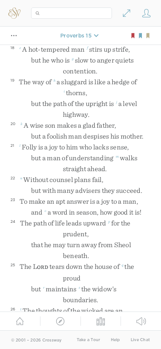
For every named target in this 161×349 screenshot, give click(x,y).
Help (115, 339)
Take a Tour (88, 339)
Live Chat (140, 339)
